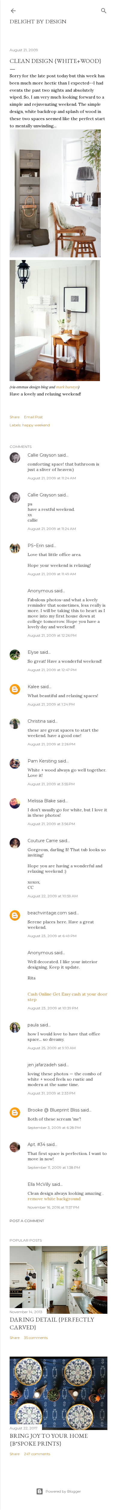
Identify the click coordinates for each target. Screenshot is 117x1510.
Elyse (33, 652)
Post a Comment (27, 1220)
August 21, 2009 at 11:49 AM (52, 574)
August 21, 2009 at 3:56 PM (51, 824)
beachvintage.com (47, 913)
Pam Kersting (42, 761)
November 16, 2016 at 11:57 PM (53, 1207)
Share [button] (15, 417)
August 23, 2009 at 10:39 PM (53, 1008)
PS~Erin (36, 545)
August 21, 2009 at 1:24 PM (51, 704)
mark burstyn (67, 387)
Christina (37, 721)
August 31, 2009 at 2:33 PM (51, 1093)
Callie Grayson (42, 455)
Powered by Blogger (63, 1491)
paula (33, 1025)
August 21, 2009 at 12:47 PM (52, 670)
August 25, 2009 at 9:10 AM (52, 1048)
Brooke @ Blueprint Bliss (54, 1110)
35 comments (36, 1337)
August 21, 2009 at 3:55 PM (51, 784)
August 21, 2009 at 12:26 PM (52, 635)
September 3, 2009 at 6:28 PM (54, 1127)
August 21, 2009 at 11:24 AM (52, 478)
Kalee (33, 686)
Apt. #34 (36, 1144)
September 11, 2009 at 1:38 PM (54, 1167)
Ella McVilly (39, 1184)
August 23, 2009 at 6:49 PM (52, 936)
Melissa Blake (42, 801)
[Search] (103, 9)
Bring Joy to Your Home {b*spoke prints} (49, 1439)
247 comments (37, 1454)
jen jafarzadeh (42, 1064)
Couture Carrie (43, 840)
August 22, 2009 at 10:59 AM (53, 896)
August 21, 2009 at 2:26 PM (51, 744)
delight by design (38, 21)
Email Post (33, 417)
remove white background (54, 1198)
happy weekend (36, 425)
